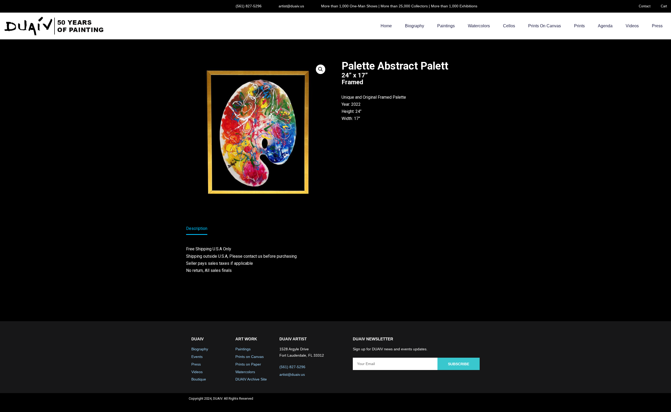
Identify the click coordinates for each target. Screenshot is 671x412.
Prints (579, 26)
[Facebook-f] (434, 402)
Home (386, 26)
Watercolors (479, 26)
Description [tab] (196, 228)
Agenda (605, 26)
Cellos (509, 26)
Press (657, 26)
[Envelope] (476, 402)
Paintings (446, 26)
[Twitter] (448, 402)
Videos (632, 26)
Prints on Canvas (544, 26)
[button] (320, 69)
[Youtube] (462, 402)
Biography (414, 26)
